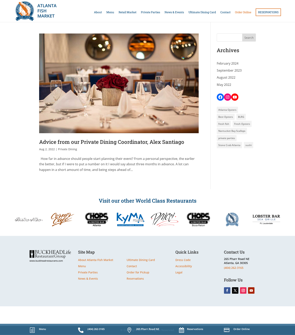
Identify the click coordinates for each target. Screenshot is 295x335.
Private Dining (67, 149)
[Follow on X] (235, 290)
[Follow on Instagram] (243, 290)
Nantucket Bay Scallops (231, 131)
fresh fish (223, 124)
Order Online (243, 12)
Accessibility (183, 266)
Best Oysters (225, 117)
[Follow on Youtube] (251, 290)
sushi (248, 145)
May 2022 (224, 84)
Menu (110, 12)
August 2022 (226, 77)
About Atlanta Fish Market (95, 260)
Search (249, 38)
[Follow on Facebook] (227, 290)
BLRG (241, 117)
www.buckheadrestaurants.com (46, 260)
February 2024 (227, 63)
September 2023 (229, 70)
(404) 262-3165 (233, 268)
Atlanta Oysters (227, 110)
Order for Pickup (138, 272)
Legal (178, 272)
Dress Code (183, 260)
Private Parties (150, 12)
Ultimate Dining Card (202, 12)
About (98, 12)
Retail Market (127, 12)
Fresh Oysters (242, 124)
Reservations (135, 278)
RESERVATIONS (268, 12)
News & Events (174, 12)
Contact (225, 12)
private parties (226, 138)
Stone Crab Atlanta (229, 145)
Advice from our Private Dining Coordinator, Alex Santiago (111, 141)
